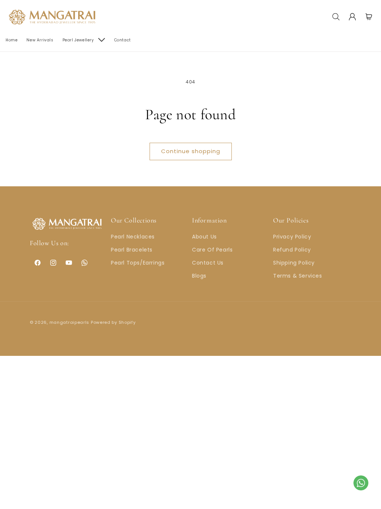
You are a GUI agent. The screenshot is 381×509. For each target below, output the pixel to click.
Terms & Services (297, 275)
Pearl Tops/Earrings (137, 262)
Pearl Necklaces (133, 236)
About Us (204, 236)
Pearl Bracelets (132, 249)
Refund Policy (292, 249)
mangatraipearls (69, 322)
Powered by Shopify (113, 322)
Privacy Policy (292, 236)
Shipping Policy (294, 262)
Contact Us (208, 262)
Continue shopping (190, 151)
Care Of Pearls (212, 249)
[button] (336, 17)
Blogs (199, 275)
